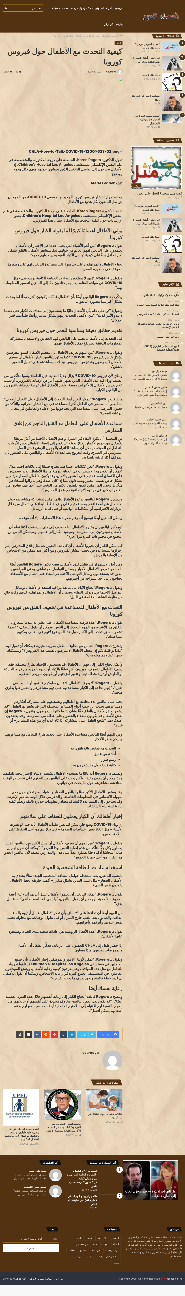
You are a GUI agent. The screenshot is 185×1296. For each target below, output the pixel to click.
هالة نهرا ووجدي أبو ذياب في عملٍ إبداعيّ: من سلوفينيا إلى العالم (153, 1193)
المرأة (109, 8)
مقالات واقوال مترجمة (82, 8)
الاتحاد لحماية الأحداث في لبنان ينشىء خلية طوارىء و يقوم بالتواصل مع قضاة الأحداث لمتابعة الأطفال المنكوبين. (22, 1134)
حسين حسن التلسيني (156, 387)
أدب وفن (99, 8)
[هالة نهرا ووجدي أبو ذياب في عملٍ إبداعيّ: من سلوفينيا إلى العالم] (110, 1201)
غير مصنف (95, 1250)
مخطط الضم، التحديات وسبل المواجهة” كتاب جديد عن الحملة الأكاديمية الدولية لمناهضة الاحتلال (63, 1127)
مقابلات (119, 24)
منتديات (56, 8)
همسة (65, 8)
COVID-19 (37, 197)
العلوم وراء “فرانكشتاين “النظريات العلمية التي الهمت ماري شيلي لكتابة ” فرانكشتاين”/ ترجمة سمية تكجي (82, 1178)
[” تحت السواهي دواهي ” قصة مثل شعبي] (172, 46)
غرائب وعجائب (112, 1250)
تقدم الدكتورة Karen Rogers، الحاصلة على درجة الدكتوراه (78, 211)
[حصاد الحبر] (155, 16)
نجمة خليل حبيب (158, 371)
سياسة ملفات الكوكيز (40, 1278)
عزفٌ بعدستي (82, 1244)
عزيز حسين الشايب (157, 419)
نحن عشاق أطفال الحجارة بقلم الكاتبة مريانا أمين (146, 222)
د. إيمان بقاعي (159, 435)
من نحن (58, 1278)
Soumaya (111, 71)
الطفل (105, 35)
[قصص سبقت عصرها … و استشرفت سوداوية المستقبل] (172, 118)
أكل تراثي (108, 24)
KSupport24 (19, 1278)
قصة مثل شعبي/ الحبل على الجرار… (158, 193)
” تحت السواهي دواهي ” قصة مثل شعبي (147, 208)
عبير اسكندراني (159, 403)
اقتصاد (89, 1238)
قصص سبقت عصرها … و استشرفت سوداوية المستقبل (147, 119)
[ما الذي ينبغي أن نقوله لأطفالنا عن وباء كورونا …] (104, 1100)
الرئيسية (119, 8)
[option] (150, 1180)
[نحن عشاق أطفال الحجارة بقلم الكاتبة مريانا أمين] (172, 63)
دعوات (105, 1244)
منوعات (78, 1256)
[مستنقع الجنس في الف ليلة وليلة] (172, 102)
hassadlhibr (173, 1278)
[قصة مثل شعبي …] (172, 82)
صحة (95, 1244)
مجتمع (83, 1250)
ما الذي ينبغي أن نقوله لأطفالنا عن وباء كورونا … (105, 1115)
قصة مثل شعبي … (150, 75)
